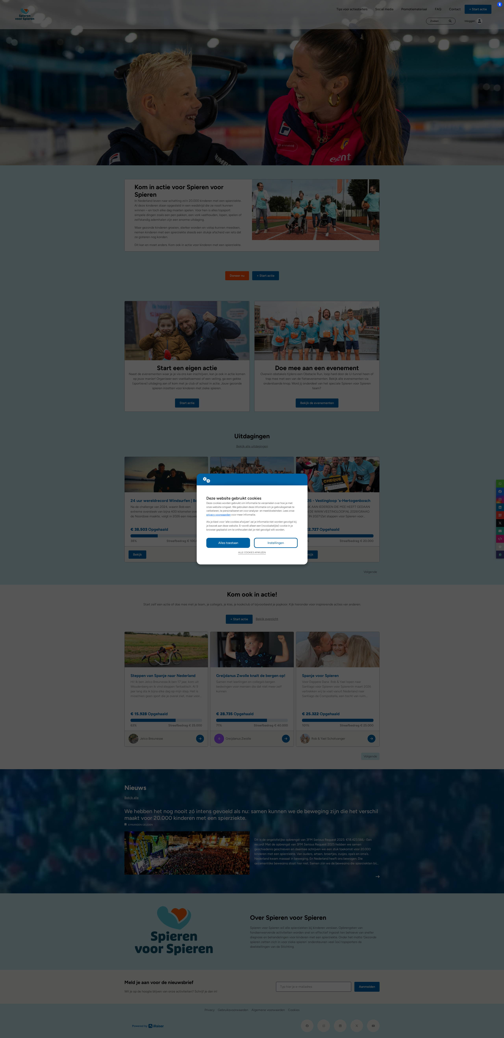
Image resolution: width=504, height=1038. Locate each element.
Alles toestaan (228, 543)
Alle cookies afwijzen (252, 552)
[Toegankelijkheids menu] (499, 4)
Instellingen (276, 543)
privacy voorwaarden (218, 514)
